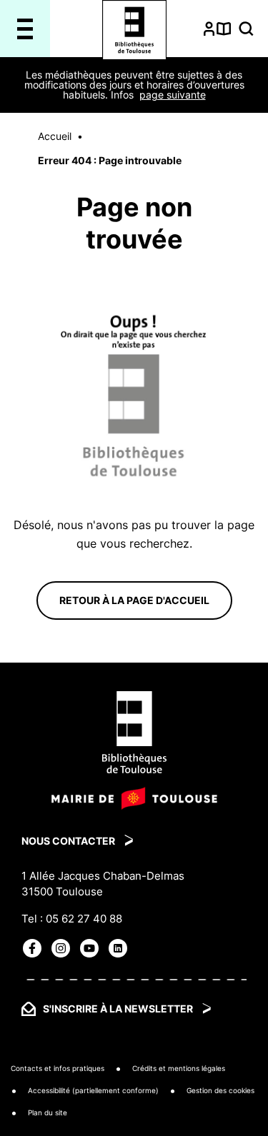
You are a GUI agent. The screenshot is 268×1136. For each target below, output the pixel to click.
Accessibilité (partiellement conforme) (93, 1090)
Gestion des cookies (220, 1090)
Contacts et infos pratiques (57, 1068)
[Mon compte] (209, 28)
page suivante (172, 95)
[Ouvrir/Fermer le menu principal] (25, 29)
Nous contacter (68, 841)
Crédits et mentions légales (178, 1068)
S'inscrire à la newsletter (118, 1008)
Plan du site (47, 1112)
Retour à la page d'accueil (134, 600)
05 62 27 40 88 (84, 918)
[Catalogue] (224, 28)
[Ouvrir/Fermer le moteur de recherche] (246, 28)
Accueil (54, 136)
